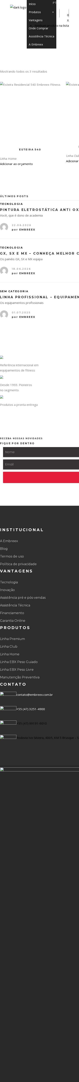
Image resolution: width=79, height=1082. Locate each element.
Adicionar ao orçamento (16, 164)
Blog (4, 549)
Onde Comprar (38, 28)
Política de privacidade (18, 564)
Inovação (7, 590)
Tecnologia (9, 582)
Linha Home (9, 654)
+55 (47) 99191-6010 (31, 723)
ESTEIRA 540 (30, 149)
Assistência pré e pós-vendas (23, 598)
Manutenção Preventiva (20, 677)
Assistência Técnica (41, 36)
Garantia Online (12, 621)
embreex (27, 229)
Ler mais (55, 87)
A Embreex (36, 44)
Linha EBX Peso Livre (17, 670)
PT (55, 3)
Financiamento (12, 613)
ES (60, 3)
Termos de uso (12, 556)
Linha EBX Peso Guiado (19, 662)
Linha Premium (12, 639)
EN (66, 3)
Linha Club (8, 646)
